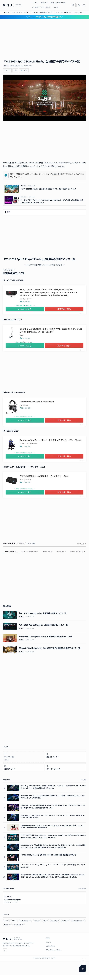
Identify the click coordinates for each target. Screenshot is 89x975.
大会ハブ (44, 2)
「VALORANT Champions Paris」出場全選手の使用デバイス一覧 (45, 636)
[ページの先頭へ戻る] (83, 961)
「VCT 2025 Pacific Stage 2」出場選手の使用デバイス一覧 (43, 624)
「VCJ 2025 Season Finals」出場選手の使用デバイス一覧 (42, 613)
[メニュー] (84, 5)
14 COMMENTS (27, 66)
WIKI (45, 921)
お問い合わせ (51, 946)
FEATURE (55, 921)
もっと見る (83, 780)
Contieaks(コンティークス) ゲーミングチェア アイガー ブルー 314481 (51, 440)
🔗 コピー (24, 70)
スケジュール (79, 12)
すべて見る (80, 544)
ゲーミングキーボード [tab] (30, 551)
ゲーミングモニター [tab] (77, 551)
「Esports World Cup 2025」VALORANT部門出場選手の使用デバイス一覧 (49, 648)
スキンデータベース (58, 2)
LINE (15, 70)
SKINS (7, 924)
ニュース (34, 2)
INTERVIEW (18, 924)
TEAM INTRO (25, 921)
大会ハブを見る (82, 888)
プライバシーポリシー (54, 950)
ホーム (48, 942)
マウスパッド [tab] (47, 551)
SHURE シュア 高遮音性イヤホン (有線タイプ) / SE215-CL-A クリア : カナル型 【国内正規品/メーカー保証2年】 (51, 330)
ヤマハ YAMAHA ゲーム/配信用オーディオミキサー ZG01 (44, 476)
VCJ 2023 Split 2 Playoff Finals (57, 162)
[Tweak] (82, 968)
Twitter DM (56, 174)
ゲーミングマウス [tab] (11, 551)
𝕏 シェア (7, 70)
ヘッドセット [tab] (61, 551)
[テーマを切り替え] (78, 5)
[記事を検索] (73, 5)
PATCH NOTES (78, 921)
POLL (14, 921)
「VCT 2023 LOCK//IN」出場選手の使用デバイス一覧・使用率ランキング (48, 189)
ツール (55, 7)
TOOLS (37, 921)
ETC (6, 921)
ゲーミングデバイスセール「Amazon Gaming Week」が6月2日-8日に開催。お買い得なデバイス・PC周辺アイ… (52, 201)
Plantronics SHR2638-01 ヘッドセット (37, 401)
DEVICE (6, 65)
